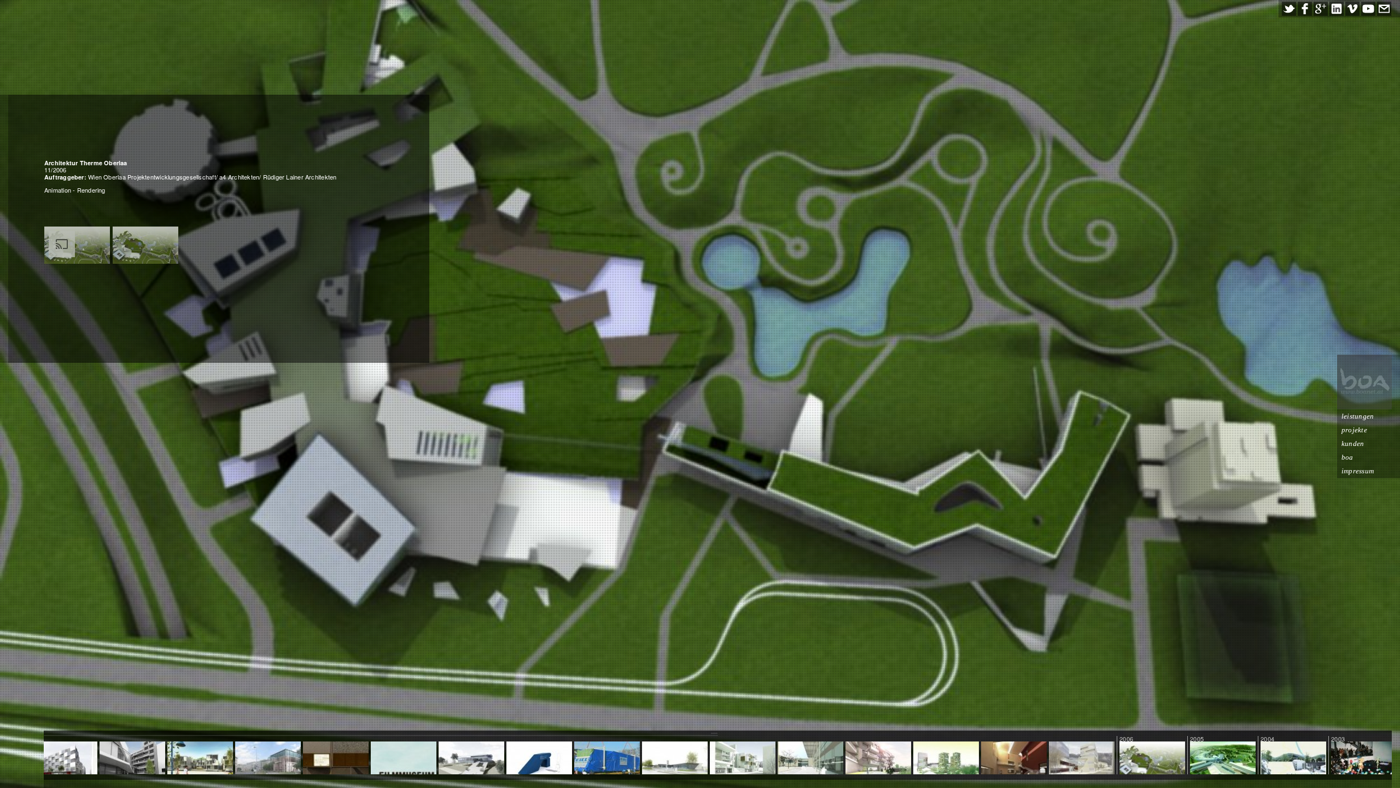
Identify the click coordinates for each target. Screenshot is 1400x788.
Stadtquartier (1082, 758)
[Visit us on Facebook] (1305, 9)
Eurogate (878, 758)
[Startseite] (1364, 382)
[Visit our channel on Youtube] (1368, 9)
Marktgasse (132, 758)
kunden (1352, 443)
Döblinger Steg (606, 758)
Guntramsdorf (471, 758)
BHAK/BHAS (811, 758)
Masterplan (1222, 758)
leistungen (1357, 416)
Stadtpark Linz (945, 758)
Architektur (1152, 758)
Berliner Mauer (335, 758)
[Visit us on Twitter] (1289, 9)
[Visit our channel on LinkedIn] (1336, 9)
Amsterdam (404, 758)
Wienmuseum (268, 758)
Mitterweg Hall (742, 758)
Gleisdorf (200, 758)
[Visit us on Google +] (1321, 9)
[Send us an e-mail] (1384, 9)
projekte (1354, 430)
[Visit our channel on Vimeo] (1352, 9)
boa (1347, 457)
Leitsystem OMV (539, 758)
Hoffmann (1293, 758)
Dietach (675, 758)
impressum (1357, 471)
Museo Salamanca (1014, 762)
